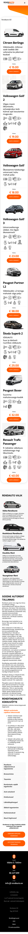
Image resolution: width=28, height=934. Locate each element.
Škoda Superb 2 (13, 333)
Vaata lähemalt (14, 71)
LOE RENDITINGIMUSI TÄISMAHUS (14, 843)
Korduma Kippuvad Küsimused (14, 835)
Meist (14, 924)
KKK (14, 921)
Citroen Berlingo (13, 43)
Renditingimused (14, 918)
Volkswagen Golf (13, 165)
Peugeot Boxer (12, 390)
